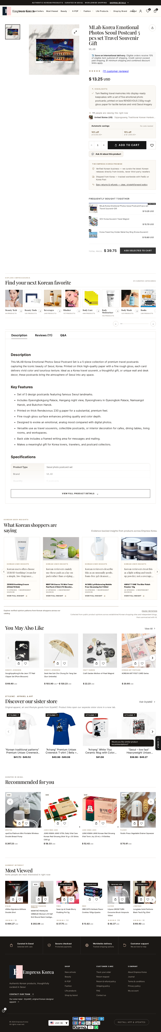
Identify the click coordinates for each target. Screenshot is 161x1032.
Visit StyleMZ (147, 701)
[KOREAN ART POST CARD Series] (139, 651)
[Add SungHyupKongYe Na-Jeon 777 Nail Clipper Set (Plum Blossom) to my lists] (26, 663)
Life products (70, 990)
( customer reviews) (116, 71)
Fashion (87, 11)
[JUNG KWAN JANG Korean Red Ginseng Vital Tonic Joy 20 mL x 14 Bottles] (99, 810)
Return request (102, 976)
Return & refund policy (106, 981)
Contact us (101, 995)
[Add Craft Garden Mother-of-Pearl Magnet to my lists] (103, 663)
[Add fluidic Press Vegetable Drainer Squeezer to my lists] (141, 823)
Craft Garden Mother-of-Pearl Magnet (98, 673)
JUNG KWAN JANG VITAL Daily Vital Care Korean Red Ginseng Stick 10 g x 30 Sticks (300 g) (61, 836)
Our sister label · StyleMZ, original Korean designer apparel (31, 1000)
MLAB (92, 49)
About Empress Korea (137, 972)
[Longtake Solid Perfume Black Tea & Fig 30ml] (144, 892)
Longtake (137, 906)
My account (133, 990)
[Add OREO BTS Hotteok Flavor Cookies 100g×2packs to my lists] (97, 899)
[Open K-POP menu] (80, 11)
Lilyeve (111, 906)
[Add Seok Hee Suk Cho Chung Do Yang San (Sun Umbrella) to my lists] (65, 663)
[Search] (133, 11)
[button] (19, 663)
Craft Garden (89, 670)
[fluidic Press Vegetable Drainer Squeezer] (138, 810)
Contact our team (19, 994)
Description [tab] (19, 335)
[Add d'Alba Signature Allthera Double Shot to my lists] (20, 899)
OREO (84, 906)
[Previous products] (10, 801)
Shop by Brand (120, 11)
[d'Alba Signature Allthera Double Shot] (16, 892)
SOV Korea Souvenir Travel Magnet (114, 219)
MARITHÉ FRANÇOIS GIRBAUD (38, 906)
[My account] (140, 11)
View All (149, 628)
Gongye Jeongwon (13, 670)
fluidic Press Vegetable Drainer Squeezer (137, 833)
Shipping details (118, 3)
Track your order (103, 972)
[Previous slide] (4, 571)
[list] (80, 304)
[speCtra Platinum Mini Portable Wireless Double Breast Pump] (23, 810)
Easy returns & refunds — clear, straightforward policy (121, 184)
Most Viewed (52, 11)
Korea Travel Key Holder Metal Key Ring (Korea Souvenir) (124, 232)
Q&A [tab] (63, 335)
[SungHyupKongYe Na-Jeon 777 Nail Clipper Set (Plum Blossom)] (22, 651)
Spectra (8, 830)
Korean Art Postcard (131, 670)
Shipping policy (103, 986)
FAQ (98, 990)
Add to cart (129, 145)
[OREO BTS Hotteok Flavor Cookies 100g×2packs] (93, 892)
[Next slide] (157, 571)
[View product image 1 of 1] (12, 31)
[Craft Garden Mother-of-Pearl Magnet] (100, 651)
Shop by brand (71, 995)
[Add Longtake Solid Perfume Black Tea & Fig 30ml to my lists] (148, 899)
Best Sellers (38, 11)
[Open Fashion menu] (93, 11)
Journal (131, 976)
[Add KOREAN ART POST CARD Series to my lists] (142, 663)
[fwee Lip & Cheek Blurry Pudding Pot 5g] (67, 892)
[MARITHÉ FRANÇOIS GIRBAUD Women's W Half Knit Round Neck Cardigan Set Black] (42, 892)
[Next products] (151, 801)
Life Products (102, 11)
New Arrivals (24, 11)
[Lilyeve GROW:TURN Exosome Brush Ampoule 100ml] (119, 892)
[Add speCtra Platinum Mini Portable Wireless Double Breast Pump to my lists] (26, 823)
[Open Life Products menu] (110, 11)
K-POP (75, 11)
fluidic (123, 830)
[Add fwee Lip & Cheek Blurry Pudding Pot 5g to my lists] (71, 899)
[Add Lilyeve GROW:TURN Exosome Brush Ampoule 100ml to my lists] (122, 899)
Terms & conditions (136, 981)
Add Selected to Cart (138, 251)
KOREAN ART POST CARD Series (135, 673)
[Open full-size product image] (75, 32)
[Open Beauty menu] (69, 11)
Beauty (64, 11)
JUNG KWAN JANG (51, 830)
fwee (58, 906)
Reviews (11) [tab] (43, 335)
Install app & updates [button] (131, 1022)
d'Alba (8, 906)
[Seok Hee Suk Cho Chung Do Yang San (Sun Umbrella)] (61, 651)
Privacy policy (134, 986)
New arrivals (70, 972)
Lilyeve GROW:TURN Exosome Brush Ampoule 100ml (118, 912)
